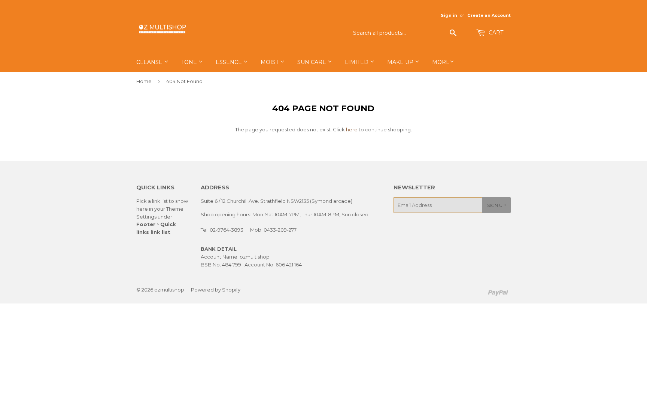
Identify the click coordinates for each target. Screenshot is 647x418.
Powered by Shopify (215, 290)
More (441, 62)
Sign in (449, 15)
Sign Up (496, 205)
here (352, 129)
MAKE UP (401, 62)
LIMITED (357, 62)
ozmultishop (169, 290)
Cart (495, 32)
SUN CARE (312, 62)
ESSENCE (229, 62)
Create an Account (489, 15)
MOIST (270, 62)
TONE (189, 62)
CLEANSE (150, 62)
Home (144, 81)
